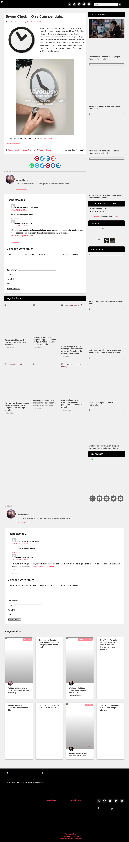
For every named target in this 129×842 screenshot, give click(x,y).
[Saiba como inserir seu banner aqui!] (100, 240)
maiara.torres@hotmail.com (22, 236)
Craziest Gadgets (13, 143)
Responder (15, 219)
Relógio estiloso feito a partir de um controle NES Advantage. (18, 690)
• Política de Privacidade (70, 836)
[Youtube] (89, 4)
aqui (117, 216)
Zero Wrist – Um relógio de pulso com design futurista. (109, 707)
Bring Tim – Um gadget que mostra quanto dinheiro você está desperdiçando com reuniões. (109, 644)
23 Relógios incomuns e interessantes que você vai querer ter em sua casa (44, 403)
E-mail (10, 279)
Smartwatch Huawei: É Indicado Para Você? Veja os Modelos (15, 342)
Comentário (12, 270)
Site (8, 284)
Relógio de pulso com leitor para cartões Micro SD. (18, 707)
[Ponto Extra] (106, 240)
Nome (10, 274)
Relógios (47, 150)
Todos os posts (21, 188)
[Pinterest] (79, 4)
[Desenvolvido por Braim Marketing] (117, 809)
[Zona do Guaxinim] (112, 240)
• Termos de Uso (70, 834)
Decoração (22, 150)
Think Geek (47, 139)
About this (96, 216)
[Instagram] (69, 4)
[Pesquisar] (119, 4)
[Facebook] (74, 4)
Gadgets (31, 150)
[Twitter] (84, 4)
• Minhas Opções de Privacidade (70, 839)
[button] (36, 158)
